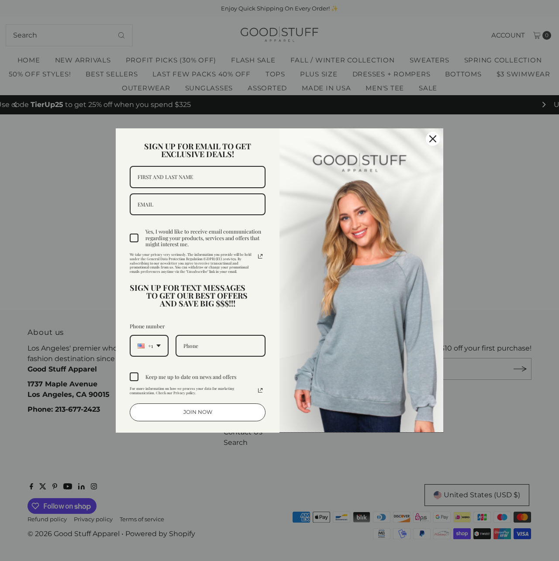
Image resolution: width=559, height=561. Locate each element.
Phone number (147, 326)
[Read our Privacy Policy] (260, 256)
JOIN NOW (197, 412)
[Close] (432, 138)
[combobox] (149, 346)
